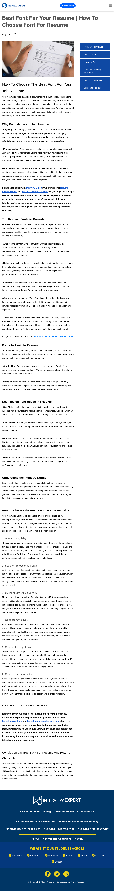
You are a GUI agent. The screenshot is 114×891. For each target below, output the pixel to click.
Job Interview (89, 54)
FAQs (36, 838)
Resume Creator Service (94, 828)
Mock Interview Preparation (23, 828)
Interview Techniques (93, 47)
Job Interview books (92, 80)
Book (79, 838)
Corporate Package (92, 87)
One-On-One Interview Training (79, 821)
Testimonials (86, 811)
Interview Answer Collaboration (36, 821)
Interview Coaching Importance (91, 71)
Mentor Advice (64, 811)
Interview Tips (89, 62)
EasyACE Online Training (36, 811)
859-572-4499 (69, 5)
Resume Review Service (59, 828)
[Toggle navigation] (110, 5)
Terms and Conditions (57, 838)
